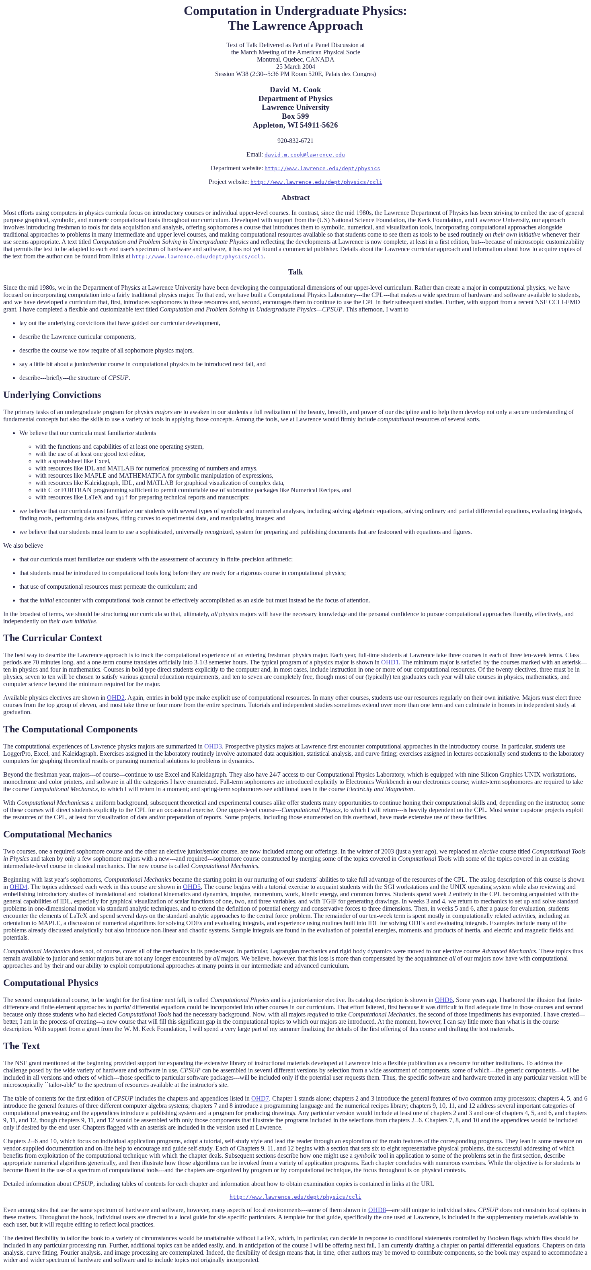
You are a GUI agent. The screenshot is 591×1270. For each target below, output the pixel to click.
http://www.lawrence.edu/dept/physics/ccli (316, 182)
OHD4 (18, 886)
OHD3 (213, 746)
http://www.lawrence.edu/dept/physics (322, 168)
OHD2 (116, 697)
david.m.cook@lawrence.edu (305, 155)
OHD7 (260, 1098)
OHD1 (390, 662)
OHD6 (444, 999)
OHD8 (377, 1209)
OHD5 (192, 886)
